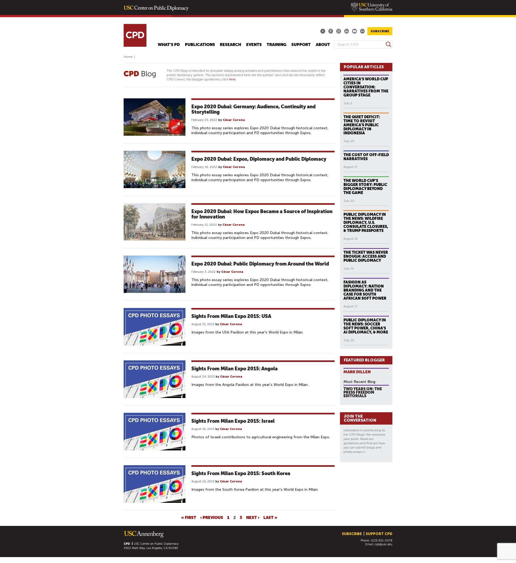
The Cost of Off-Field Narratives (366, 157)
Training (276, 44)
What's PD (169, 44)
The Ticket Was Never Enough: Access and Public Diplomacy (365, 256)
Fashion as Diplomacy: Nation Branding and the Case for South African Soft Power (364, 290)
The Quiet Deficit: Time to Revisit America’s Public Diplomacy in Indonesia (361, 125)
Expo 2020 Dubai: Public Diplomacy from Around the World (260, 264)
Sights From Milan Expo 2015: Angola (234, 368)
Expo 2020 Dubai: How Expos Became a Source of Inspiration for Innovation (261, 214)
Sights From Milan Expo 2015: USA (231, 316)
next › (252, 517)
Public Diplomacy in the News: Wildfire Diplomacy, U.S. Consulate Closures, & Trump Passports (365, 222)
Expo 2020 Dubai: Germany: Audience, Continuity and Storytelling (253, 109)
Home (128, 57)
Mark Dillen (357, 372)
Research (230, 44)
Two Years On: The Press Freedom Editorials (362, 392)
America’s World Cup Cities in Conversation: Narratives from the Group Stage (365, 87)
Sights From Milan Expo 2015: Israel (233, 421)
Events (254, 44)
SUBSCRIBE (380, 31)
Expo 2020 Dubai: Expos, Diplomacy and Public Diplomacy (258, 159)
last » (270, 517)
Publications (200, 44)
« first (188, 517)
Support (301, 44)
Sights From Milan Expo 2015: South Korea (240, 473)
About (323, 44)
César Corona (234, 120)
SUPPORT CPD (379, 534)
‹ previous (211, 517)
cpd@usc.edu (383, 544)
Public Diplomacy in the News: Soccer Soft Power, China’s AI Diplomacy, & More (365, 326)
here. (232, 79)
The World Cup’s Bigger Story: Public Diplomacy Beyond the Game (365, 186)
